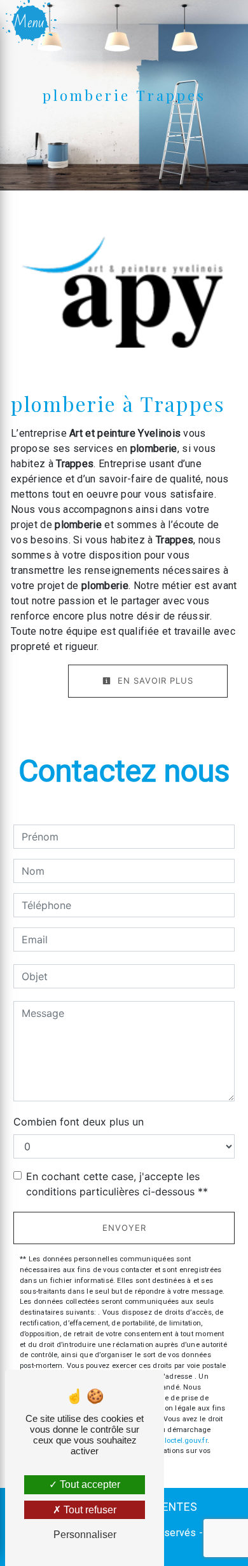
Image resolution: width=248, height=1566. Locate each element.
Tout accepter (88, 1484)
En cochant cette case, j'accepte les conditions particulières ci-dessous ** (117, 1184)
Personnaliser (84, 1534)
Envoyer (124, 1228)
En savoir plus (153, 680)
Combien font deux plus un (78, 1121)
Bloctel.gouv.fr (183, 1441)
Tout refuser (88, 1509)
